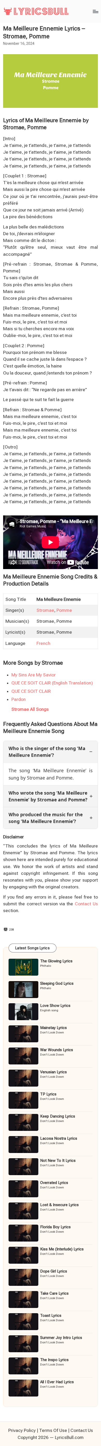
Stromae (45, 610)
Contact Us (86, 903)
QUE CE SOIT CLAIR (31, 691)
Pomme (64, 610)
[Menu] (95, 11)
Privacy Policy (22, 1430)
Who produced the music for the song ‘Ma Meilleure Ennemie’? (46, 817)
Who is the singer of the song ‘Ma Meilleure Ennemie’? (47, 751)
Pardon (18, 699)
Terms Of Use (53, 1430)
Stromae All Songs (30, 709)
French (43, 643)
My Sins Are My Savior (33, 674)
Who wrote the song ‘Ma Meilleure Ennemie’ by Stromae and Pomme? (48, 796)
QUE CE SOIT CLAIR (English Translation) (52, 682)
